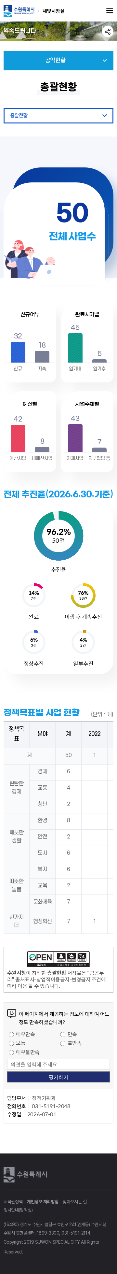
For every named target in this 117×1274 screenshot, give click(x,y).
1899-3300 (48, 1233)
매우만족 (25, 1034)
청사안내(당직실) (18, 1209)
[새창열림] (58, 960)
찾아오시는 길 (75, 1201)
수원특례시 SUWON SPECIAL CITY (54, 10)
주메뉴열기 (109, 11)
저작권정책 (13, 1201)
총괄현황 (19, 116)
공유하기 (107, 31)
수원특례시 (26, 1175)
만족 (72, 1034)
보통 (20, 1043)
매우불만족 (28, 1052)
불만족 (75, 1043)
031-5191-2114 (75, 1233)
